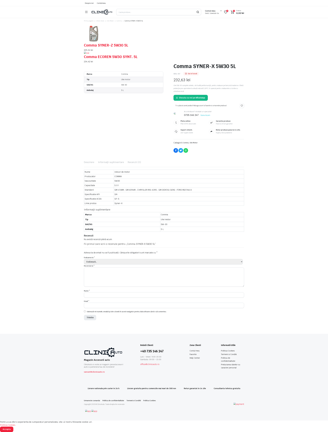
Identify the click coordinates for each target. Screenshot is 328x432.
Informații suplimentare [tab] (111, 162)
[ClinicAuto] (101, 12)
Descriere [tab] (89, 162)
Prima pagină (88, 21)
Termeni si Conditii (229, 354)
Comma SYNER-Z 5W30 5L (106, 45)
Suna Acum (205, 115)
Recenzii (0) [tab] (134, 162)
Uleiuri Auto (100, 21)
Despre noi (89, 3)
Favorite (193, 354)
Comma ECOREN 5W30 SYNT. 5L (110, 56)
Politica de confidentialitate (113, 400)
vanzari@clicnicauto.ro (94, 372)
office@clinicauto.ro (149, 364)
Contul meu (101, 3)
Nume (87, 291)
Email (86, 301)
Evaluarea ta (89, 257)
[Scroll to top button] (322, 426)
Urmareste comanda (92, 400)
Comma (119, 21)
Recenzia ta (89, 266)
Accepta (7, 429)
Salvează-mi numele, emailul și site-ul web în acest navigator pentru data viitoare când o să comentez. (126, 312)
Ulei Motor (110, 21)
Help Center (195, 358)
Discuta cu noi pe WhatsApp (192, 97)
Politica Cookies (228, 351)
